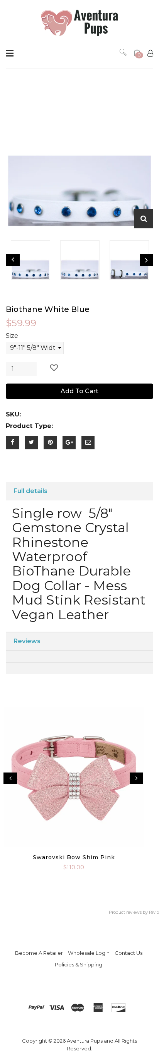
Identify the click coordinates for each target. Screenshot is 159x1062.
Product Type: (29, 426)
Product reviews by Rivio (134, 912)
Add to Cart (79, 391)
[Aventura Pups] (79, 23)
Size (12, 335)
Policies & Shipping (78, 964)
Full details (30, 491)
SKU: (13, 414)
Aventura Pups (85, 1041)
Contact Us (128, 953)
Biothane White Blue (48, 309)
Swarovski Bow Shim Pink (74, 857)
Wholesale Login (89, 953)
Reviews (27, 641)
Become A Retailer (39, 953)
